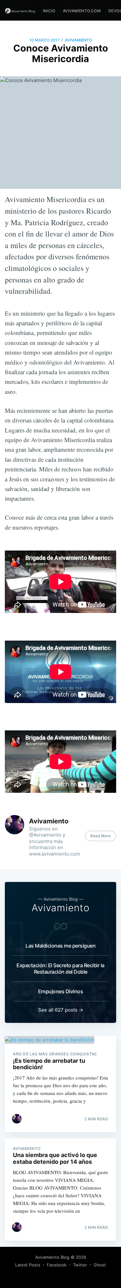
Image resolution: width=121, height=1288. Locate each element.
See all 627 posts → (60, 1010)
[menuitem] (49, 11)
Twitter (80, 1264)
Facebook (56, 1264)
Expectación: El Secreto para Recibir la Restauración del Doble (60, 968)
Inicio (49, 10)
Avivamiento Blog (52, 1257)
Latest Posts (27, 1264)
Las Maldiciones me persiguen (60, 945)
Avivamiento (78, 40)
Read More (100, 835)
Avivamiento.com (82, 10)
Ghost (100, 1264)
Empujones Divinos (60, 991)
